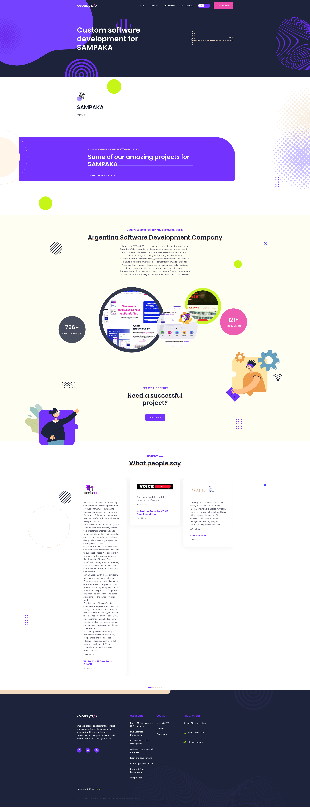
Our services (169, 5)
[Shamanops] (177, 326)
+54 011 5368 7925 (195, 732)
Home (143, 5)
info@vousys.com (195, 742)
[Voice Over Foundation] (202, 305)
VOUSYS (98, 789)
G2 (184, 751)
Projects (155, 5)
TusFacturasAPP (81, 798)
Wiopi (87, 798)
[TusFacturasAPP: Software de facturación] (131, 319)
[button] (149, 687)
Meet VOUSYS (187, 5)
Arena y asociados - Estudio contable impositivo (103, 798)
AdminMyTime (136, 798)
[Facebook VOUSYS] (79, 750)
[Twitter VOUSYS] (88, 750)
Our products (136, 777)
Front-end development (141, 758)
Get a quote (223, 5)
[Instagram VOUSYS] (96, 750)
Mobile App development (141, 763)
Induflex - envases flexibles (123, 798)
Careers (160, 728)
